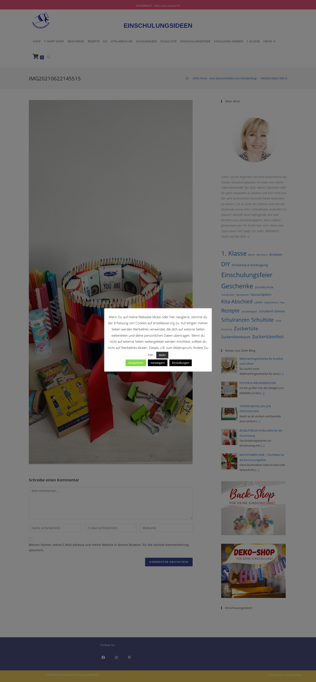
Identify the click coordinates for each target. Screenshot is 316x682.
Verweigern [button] (157, 363)
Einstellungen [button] (180, 363)
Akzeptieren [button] (135, 363)
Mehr (162, 355)
